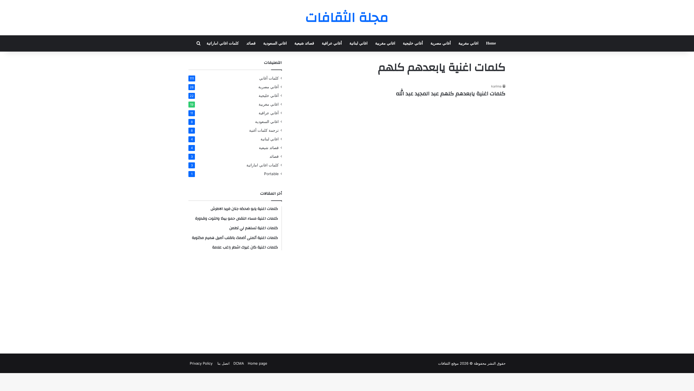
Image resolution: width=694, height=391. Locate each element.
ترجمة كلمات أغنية (264, 130)
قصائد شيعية (304, 43)
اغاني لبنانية (358, 43)
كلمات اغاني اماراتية (223, 43)
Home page (257, 363)
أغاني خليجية (413, 43)
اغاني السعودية (275, 43)
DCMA (238, 363)
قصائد (251, 43)
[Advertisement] (235, 302)
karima (496, 86)
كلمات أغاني (269, 78)
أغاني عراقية (332, 43)
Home (491, 43)
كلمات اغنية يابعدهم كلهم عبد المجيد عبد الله (451, 94)
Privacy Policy (201, 363)
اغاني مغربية (468, 43)
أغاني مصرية (440, 43)
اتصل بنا (223, 363)
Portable (271, 174)
